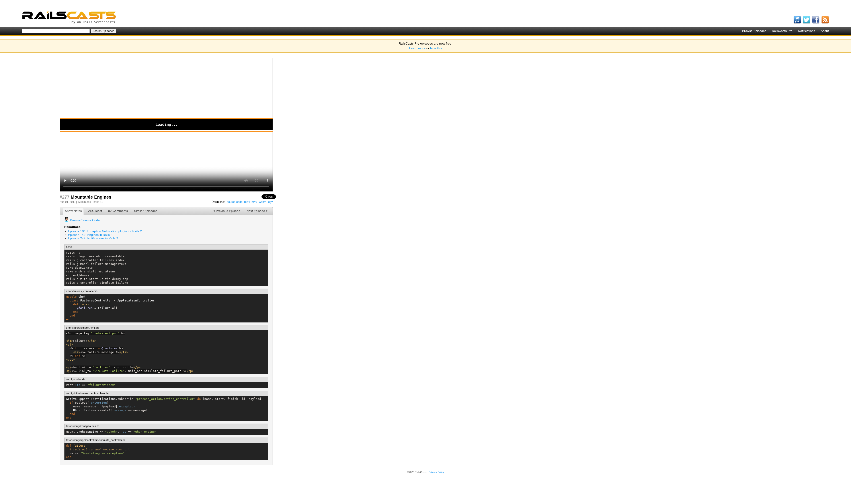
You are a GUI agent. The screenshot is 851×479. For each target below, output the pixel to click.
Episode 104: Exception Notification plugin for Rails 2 (105, 231)
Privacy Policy (436, 472)
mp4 (247, 201)
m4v (254, 201)
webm (262, 201)
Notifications (806, 31)
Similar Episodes (145, 211)
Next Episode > (257, 211)
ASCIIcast (95, 211)
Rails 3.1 (98, 201)
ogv (270, 201)
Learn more (417, 48)
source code (234, 201)
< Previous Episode (226, 211)
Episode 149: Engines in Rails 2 (90, 235)
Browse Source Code (85, 220)
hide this (436, 48)
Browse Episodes (754, 31)
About (825, 31)
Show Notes (73, 211)
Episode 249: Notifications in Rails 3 (93, 238)
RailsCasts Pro (782, 31)
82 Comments (118, 211)
